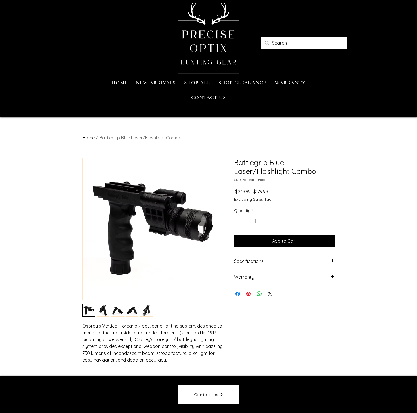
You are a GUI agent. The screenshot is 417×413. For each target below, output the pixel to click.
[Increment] (255, 221)
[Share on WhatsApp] (259, 293)
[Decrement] (238, 221)
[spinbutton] (247, 221)
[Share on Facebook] (237, 293)
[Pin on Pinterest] (248, 293)
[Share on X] (270, 293)
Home (88, 138)
